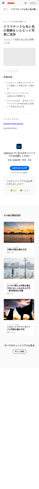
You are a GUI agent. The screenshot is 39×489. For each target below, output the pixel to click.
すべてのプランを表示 (19, 173)
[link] (6, 10)
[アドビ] (10, 3)
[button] (25, 3)
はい (15, 190)
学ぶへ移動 (19, 351)
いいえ (25, 190)
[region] (19, 239)
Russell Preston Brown (13, 124)
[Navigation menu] (3, 3)
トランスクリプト (12, 71)
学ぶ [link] (6, 9)
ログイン (33, 3)
